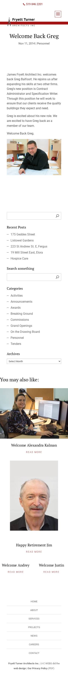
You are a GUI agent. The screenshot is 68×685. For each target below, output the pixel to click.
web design (20, 668)
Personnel (43, 43)
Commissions (20, 319)
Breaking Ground (22, 313)
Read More (34, 452)
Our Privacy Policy (38, 668)
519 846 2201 (34, 4)
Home (34, 601)
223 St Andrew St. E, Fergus (29, 246)
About (34, 610)
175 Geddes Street (23, 234)
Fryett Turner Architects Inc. (23, 663)
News (34, 635)
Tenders (16, 344)
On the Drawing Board (25, 332)
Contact (34, 653)
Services (34, 618)
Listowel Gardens (22, 240)
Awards (16, 307)
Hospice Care (19, 258)
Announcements (21, 301)
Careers (34, 644)
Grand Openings (21, 326)
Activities (17, 295)
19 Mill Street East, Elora (27, 252)
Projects (34, 627)
